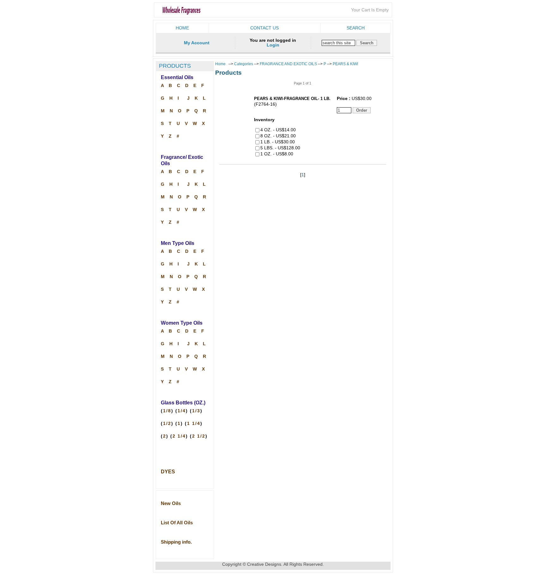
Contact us (264, 28)
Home (182, 28)
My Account (196, 43)
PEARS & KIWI (345, 64)
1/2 (167, 423)
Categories (244, 64)
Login (273, 45)
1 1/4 (193, 423)
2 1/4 (179, 436)
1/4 (182, 411)
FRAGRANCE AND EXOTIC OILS (288, 64)
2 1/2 (198, 436)
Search (356, 28)
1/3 (196, 411)
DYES (168, 471)
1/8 (167, 411)
